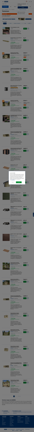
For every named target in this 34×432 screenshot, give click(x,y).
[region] (17, 177)
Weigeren (13, 182)
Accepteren (18, 182)
